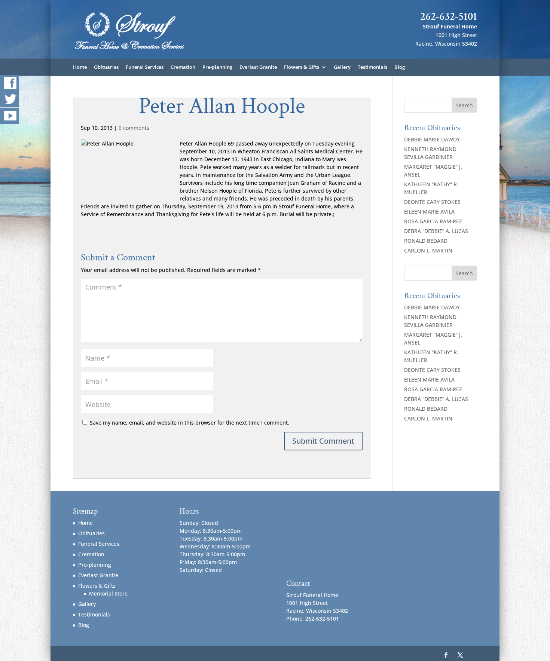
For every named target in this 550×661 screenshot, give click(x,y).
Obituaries (106, 67)
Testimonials (372, 67)
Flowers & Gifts (301, 67)
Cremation (183, 67)
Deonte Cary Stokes (432, 201)
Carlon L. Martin (428, 250)
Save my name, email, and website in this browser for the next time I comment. (189, 422)
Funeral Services (145, 67)
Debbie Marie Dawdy (432, 139)
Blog (399, 67)
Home (80, 67)
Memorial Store (108, 593)
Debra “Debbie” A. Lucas (436, 231)
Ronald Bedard (425, 240)
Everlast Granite (258, 67)
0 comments (134, 127)
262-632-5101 (448, 16)
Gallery (342, 67)
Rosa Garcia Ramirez (433, 221)
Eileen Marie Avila (429, 211)
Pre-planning (217, 67)
